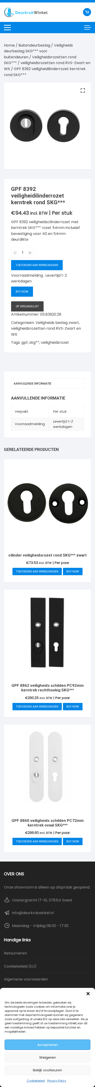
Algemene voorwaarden (26, 979)
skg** (34, 342)
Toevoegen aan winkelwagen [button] (37, 571)
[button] (88, 993)
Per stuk (60, 411)
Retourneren (15, 953)
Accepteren (47, 1044)
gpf (24, 342)
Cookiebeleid (36, 1081)
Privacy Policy (56, 1081)
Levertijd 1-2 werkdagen (63, 424)
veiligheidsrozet (55, 342)
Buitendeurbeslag (34, 45)
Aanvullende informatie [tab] (32, 383)
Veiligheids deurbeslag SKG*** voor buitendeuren (38, 51)
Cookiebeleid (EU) (20, 966)
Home (9, 45)
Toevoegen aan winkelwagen (37, 265)
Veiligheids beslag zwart (57, 322)
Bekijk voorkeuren (47, 1070)
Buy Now (22, 291)
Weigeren (47, 1057)
